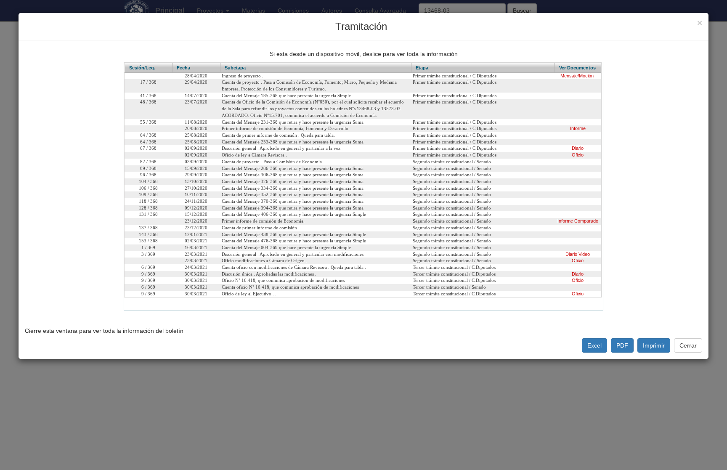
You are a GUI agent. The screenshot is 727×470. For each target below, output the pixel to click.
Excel (594, 345)
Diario (578, 148)
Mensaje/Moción (577, 75)
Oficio (578, 154)
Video (584, 254)
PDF (622, 345)
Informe (578, 128)
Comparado (586, 220)
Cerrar (688, 345)
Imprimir (654, 345)
